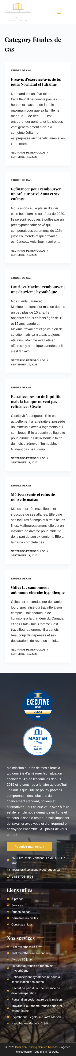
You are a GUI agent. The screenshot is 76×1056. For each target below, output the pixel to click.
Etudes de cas (21, 70)
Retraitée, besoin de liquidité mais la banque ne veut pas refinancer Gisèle (36, 401)
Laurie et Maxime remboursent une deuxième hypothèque (38, 289)
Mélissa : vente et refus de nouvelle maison (33, 497)
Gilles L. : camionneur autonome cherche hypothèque (38, 590)
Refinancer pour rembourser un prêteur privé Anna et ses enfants (36, 193)
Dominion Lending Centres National (36, 1047)
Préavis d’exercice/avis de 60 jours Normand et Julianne (36, 82)
